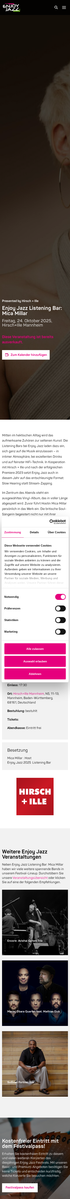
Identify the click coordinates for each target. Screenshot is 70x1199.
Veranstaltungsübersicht (30, 878)
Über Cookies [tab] (57, 532)
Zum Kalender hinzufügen (29, 355)
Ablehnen (35, 673)
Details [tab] (34, 532)
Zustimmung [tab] (12, 532)
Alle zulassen (35, 648)
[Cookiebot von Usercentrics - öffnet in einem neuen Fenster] (50, 521)
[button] (56, 7)
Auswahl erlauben (35, 661)
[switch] (60, 608)
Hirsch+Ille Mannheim (28, 694)
